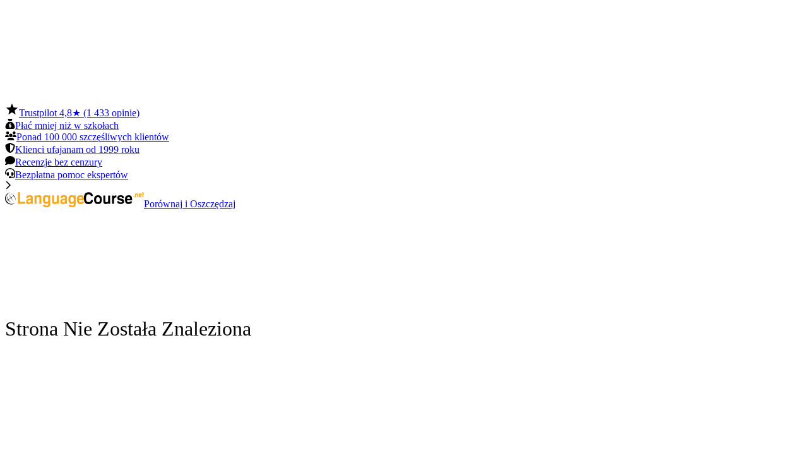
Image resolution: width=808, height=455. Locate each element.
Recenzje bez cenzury (58, 162)
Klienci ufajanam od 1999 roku (77, 149)
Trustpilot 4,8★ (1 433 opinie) (79, 112)
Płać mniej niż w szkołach (67, 125)
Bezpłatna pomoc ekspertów (71, 174)
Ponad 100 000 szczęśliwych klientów (92, 136)
